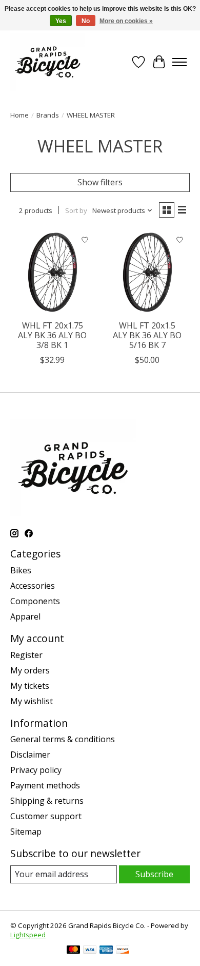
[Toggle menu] (179, 62)
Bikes (20, 570)
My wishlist (31, 701)
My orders (30, 670)
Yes (60, 21)
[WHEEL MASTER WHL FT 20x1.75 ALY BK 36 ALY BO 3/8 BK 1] (52, 272)
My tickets (29, 685)
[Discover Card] (122, 950)
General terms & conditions (62, 739)
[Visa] (89, 950)
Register (26, 655)
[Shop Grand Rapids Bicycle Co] (47, 62)
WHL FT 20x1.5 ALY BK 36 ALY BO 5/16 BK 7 (147, 335)
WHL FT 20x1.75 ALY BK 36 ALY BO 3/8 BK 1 (52, 335)
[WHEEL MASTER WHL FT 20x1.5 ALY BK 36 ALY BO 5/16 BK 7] (147, 272)
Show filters (100, 182)
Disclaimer (30, 754)
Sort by (76, 210)
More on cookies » (126, 21)
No (86, 21)
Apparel (25, 616)
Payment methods (45, 785)
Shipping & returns (47, 800)
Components (35, 601)
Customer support (46, 816)
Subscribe (154, 874)
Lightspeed (28, 934)
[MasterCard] (73, 950)
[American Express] (106, 950)
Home (19, 115)
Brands (47, 115)
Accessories (32, 585)
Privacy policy (36, 770)
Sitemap (26, 831)
